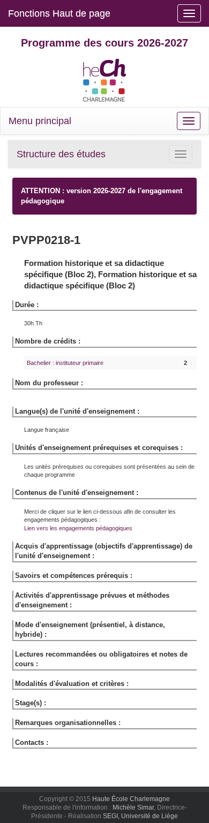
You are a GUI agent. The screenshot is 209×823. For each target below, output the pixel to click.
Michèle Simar (133, 807)
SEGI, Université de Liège (140, 816)
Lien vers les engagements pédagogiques (78, 528)
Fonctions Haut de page (59, 13)
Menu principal (40, 121)
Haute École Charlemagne (131, 799)
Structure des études (61, 154)
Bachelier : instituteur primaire (65, 363)
